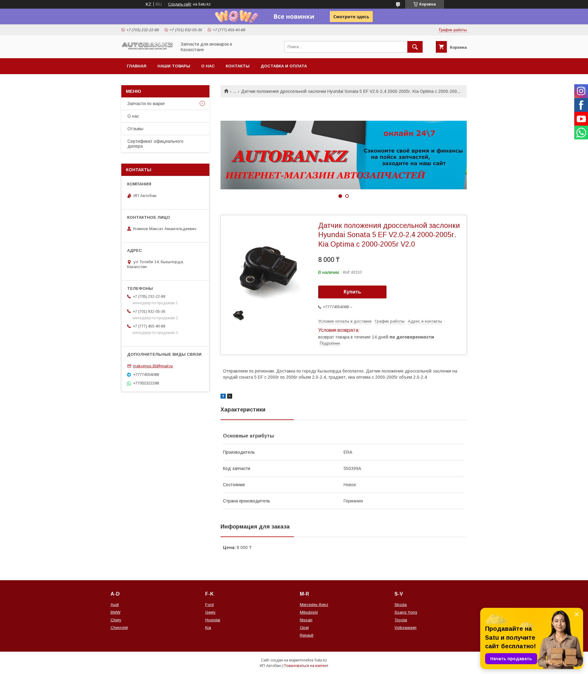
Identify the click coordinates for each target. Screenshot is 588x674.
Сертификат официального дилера (155, 144)
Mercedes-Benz (314, 604)
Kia (208, 627)
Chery (116, 620)
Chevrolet (119, 627)
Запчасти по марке (146, 103)
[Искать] (415, 47)
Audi (115, 604)
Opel (304, 627)
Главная (136, 66)
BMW (115, 612)
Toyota (400, 620)
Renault (306, 635)
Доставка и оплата (284, 66)
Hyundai (212, 620)
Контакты (238, 66)
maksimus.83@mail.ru (153, 366)
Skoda (400, 604)
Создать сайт (179, 4)
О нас (208, 66)
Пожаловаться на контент (306, 666)
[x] (229, 397)
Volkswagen (405, 627)
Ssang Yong (405, 612)
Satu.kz (321, 660)
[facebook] (223, 397)
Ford (209, 604)
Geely (210, 612)
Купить (352, 291)
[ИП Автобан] (147, 49)
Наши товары (173, 66)
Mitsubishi (309, 612)
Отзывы (135, 128)
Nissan (306, 620)
